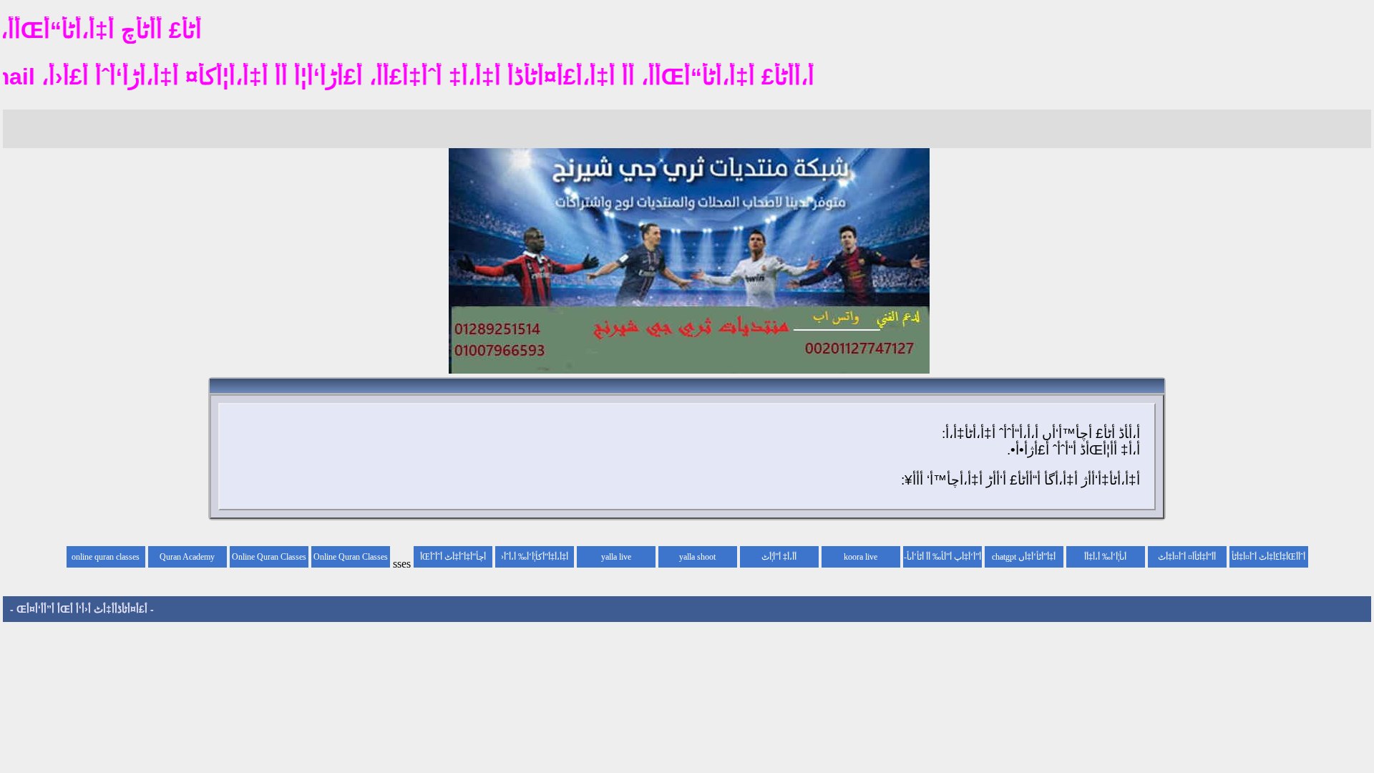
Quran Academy (187, 557)
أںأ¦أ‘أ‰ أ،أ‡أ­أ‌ (1105, 557)
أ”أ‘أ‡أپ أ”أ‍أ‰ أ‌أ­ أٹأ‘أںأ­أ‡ (944, 560)
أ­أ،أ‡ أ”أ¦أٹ (778, 557)
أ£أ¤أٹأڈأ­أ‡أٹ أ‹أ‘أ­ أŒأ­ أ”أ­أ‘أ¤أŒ (81, 609)
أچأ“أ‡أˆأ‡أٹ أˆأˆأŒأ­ (453, 557)
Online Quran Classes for (350, 560)
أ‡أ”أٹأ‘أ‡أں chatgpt (1024, 557)
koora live (860, 557)
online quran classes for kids (106, 560)
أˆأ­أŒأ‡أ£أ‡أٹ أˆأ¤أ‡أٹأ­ (1268, 557)
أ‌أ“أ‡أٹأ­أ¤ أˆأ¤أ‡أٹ (1187, 557)
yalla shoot (697, 557)
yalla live (616, 557)
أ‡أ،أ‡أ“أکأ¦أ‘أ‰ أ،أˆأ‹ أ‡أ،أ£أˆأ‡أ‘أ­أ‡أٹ (534, 560)
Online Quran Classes (269, 557)
